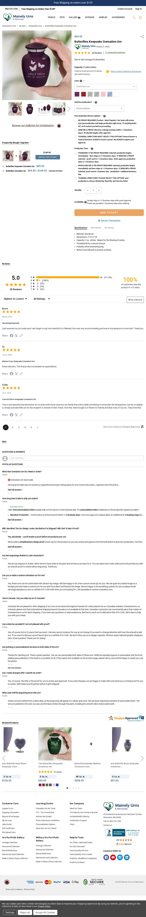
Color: (79, 81)
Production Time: (82, 148)
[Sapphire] (21, 784)
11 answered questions (115, 52)
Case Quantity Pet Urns (79, 850)
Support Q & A (7, 808)
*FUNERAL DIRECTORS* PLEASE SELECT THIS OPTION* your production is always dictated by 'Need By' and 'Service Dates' (103, 179)
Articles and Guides (44, 816)
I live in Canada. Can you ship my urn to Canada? (23, 598)
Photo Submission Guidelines (48, 820)
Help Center (7, 824)
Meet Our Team (76, 808)
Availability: (79, 202)
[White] (24, 784)
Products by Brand (77, 862)
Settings (10, 912)
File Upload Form (9, 832)
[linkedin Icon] (127, 857)
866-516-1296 (11, 9)
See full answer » (15, 490)
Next (69, 108)
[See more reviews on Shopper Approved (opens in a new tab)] (21, 336)
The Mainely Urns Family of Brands (84, 812)
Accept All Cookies (45, 912)
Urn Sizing (109, 228)
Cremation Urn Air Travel (45, 808)
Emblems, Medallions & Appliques (83, 858)
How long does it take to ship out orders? (20, 498)
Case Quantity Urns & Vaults (81, 854)
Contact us (107, 825)
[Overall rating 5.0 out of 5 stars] (82, 54)
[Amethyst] (3, 784)
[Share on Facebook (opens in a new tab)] (11, 336)
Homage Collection (9, 842)
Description (96, 228)
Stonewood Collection (11, 846)
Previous (5, 108)
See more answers (14, 668)
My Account (7, 820)
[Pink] (17, 784)
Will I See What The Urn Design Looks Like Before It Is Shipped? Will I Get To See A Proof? (40, 528)
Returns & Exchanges (10, 816)
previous (4, 758)
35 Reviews (97, 53)
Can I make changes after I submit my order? (21, 673)
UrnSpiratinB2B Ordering (79, 816)
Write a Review (135, 300)
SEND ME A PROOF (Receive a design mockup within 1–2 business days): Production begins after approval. (105, 131)
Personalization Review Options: (88, 116)
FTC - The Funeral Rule (45, 812)
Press (72, 824)
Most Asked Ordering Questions (124, 71)
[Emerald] (10, 784)
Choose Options (56, 171)
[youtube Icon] (113, 857)
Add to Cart (55, 755)
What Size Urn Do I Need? (46, 828)
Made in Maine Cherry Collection (15, 858)
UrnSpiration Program (78, 820)
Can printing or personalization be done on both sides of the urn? (30, 647)
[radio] (73, 277)
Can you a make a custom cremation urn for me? (23, 575)
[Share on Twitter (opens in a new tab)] (16, 336)
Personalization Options (45, 824)
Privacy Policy (29, 889)
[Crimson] (7, 784)
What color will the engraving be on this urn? (21, 693)
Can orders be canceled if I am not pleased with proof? (26, 624)
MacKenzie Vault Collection (13, 854)
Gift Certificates (8, 828)
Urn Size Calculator (77, 846)
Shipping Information (10, 812)
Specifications (80, 228)
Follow (4, 475)
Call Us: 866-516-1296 (112, 821)
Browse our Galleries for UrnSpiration (33, 125)
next (142, 758)
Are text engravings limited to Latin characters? (23, 555)
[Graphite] (14, 784)
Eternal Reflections (9, 850)
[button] (9, 493)
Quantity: (78, 190)
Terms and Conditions (14, 889)
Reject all (25, 912)
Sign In (138, 9)
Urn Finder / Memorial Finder (81, 842)
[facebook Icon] (106, 857)
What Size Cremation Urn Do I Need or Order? (22, 471)
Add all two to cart (48, 157)
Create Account (124, 9)
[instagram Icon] (120, 857)
